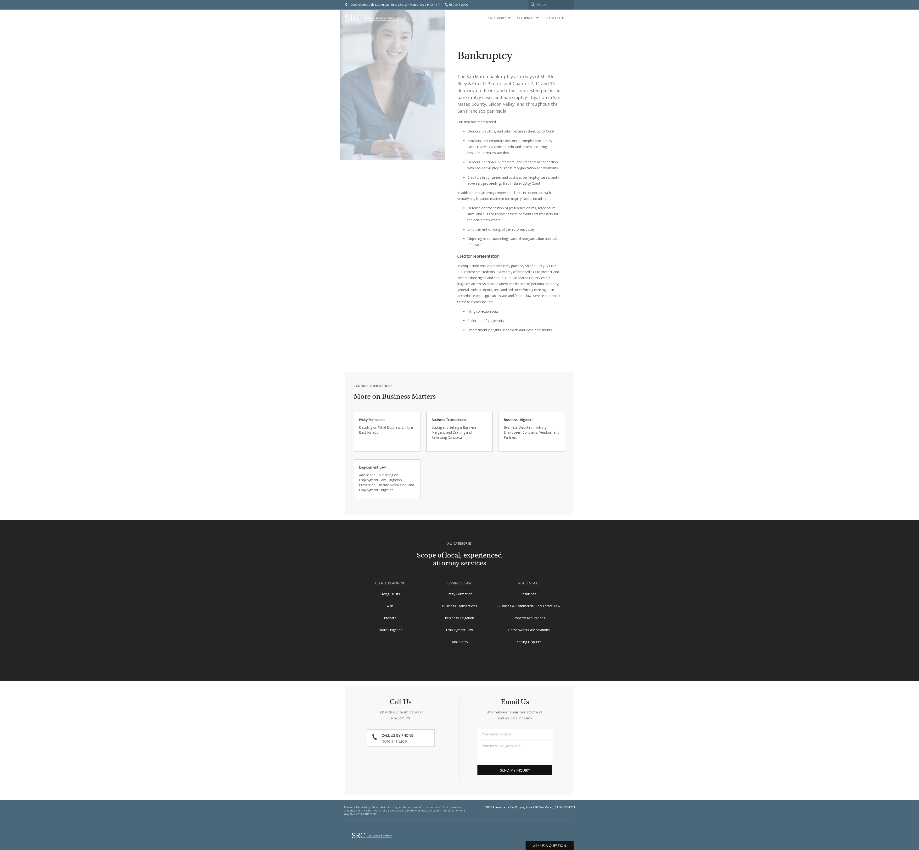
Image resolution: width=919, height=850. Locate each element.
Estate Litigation (390, 630)
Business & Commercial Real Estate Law (528, 606)
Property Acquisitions (528, 618)
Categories (497, 18)
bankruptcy (481, 220)
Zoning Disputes (529, 642)
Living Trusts (390, 594)
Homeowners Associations (529, 630)
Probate (390, 618)
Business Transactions (459, 606)
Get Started (554, 18)
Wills (390, 606)
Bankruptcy (459, 642)
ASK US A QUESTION (549, 845)
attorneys (488, 192)
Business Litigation (459, 618)
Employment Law (459, 630)
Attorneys (525, 18)
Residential (529, 594)
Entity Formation (459, 594)
